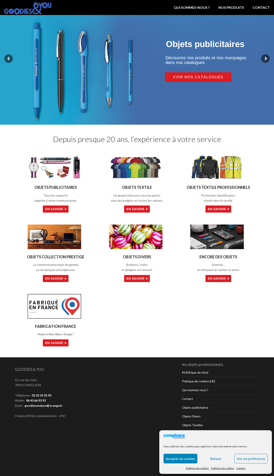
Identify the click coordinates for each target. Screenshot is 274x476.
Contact (240, 468)
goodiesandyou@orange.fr (44, 405)
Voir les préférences (251, 459)
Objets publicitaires (195, 407)
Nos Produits (231, 7)
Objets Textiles (192, 425)
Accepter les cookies (180, 459)
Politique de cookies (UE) (198, 381)
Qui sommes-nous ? (192, 7)
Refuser (216, 459)
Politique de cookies (197, 468)
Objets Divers (191, 416)
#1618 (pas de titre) (195, 372)
